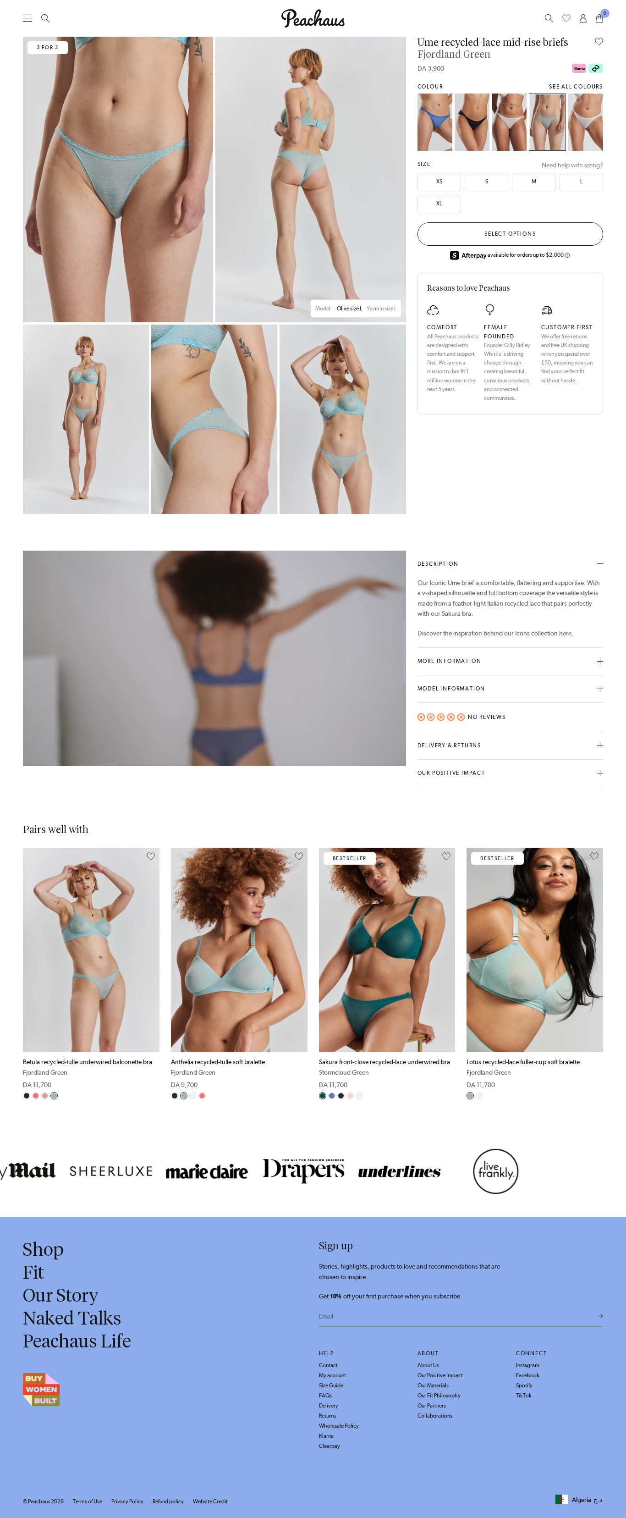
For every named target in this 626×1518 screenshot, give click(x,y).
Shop (43, 1249)
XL (439, 203)
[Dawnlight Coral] (45, 1095)
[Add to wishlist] (599, 42)
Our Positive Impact (451, 773)
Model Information (451, 688)
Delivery (328, 1405)
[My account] (583, 18)
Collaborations (434, 1416)
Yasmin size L (381, 308)
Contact (328, 1365)
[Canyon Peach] (35, 1095)
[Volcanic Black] (472, 122)
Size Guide (331, 1385)
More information (449, 661)
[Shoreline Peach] (509, 122)
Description (438, 564)
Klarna (326, 1436)
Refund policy (168, 1501)
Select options (510, 234)
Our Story (61, 1295)
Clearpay (329, 1446)
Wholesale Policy (339, 1426)
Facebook (527, 1375)
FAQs (325, 1395)
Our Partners (431, 1405)
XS (439, 181)
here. (566, 633)
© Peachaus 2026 (43, 1501)
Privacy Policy (127, 1501)
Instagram (527, 1365)
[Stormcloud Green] (322, 1095)
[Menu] (27, 18)
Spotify (524, 1385)
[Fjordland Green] (547, 122)
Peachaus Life (77, 1341)
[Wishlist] (566, 18)
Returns (327, 1416)
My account (332, 1375)
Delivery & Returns (449, 745)
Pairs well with (55, 829)
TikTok (524, 1395)
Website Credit (210, 1501)
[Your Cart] (599, 18)
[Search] (45, 18)
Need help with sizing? (572, 165)
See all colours (576, 86)
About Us (428, 1365)
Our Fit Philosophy (439, 1395)
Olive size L (349, 308)
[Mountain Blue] (434, 122)
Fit (33, 1272)
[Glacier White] (585, 122)
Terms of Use (87, 1501)
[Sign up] (600, 1316)
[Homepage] (313, 18)
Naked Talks (72, 1318)
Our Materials (433, 1385)
